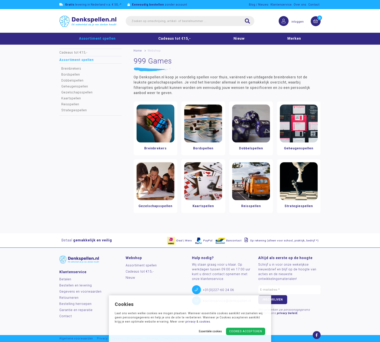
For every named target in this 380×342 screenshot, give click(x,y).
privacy (190, 321)
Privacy (102, 338)
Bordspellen (70, 74)
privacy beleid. (287, 313)
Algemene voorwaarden (76, 338)
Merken (294, 38)
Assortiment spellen (97, 38)
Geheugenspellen (74, 86)
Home (138, 50)
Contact (314, 4)
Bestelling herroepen (75, 304)
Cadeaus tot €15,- (174, 38)
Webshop (154, 50)
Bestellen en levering (75, 285)
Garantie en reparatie (76, 310)
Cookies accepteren (245, 331)
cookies (204, 321)
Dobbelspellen (72, 80)
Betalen (65, 279)
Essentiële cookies (210, 331)
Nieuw (239, 38)
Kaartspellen (71, 98)
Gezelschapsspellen (77, 92)
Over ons (300, 4)
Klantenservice (281, 4)
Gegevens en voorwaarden (80, 291)
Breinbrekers (71, 68)
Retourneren (69, 298)
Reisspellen (70, 104)
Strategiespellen (74, 110)
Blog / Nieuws (259, 4)
